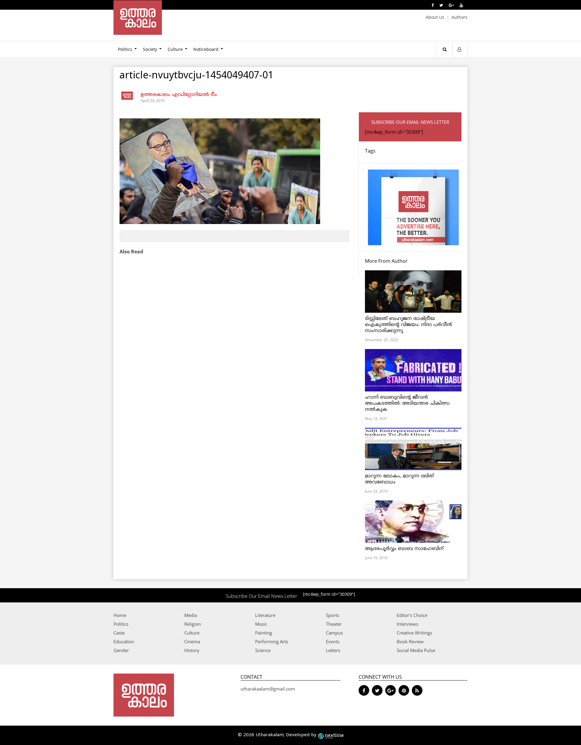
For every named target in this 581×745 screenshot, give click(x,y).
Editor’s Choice (412, 615)
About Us (435, 17)
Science (263, 650)
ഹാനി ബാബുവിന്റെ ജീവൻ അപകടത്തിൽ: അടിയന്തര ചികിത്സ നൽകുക (407, 403)
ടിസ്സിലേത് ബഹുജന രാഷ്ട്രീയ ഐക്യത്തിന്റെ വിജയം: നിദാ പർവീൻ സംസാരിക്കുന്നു (408, 325)
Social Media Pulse (416, 650)
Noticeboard (205, 49)
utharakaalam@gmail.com (268, 689)
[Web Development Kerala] (330, 735)
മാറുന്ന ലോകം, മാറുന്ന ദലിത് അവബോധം (399, 479)
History (191, 650)
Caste (119, 633)
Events (333, 641)
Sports (332, 615)
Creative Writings (414, 633)
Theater (334, 624)
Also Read (131, 251)
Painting (263, 633)
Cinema (192, 641)
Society (150, 49)
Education (123, 641)
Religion (192, 624)
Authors (459, 17)
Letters (333, 650)
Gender (121, 650)
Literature (265, 615)
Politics (125, 49)
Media (190, 615)
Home (119, 615)
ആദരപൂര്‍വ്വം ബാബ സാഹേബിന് (404, 549)
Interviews (407, 624)
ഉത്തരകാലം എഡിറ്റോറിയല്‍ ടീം (179, 95)
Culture (175, 49)
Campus (334, 633)
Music (261, 624)
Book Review (410, 641)
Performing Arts (271, 641)
